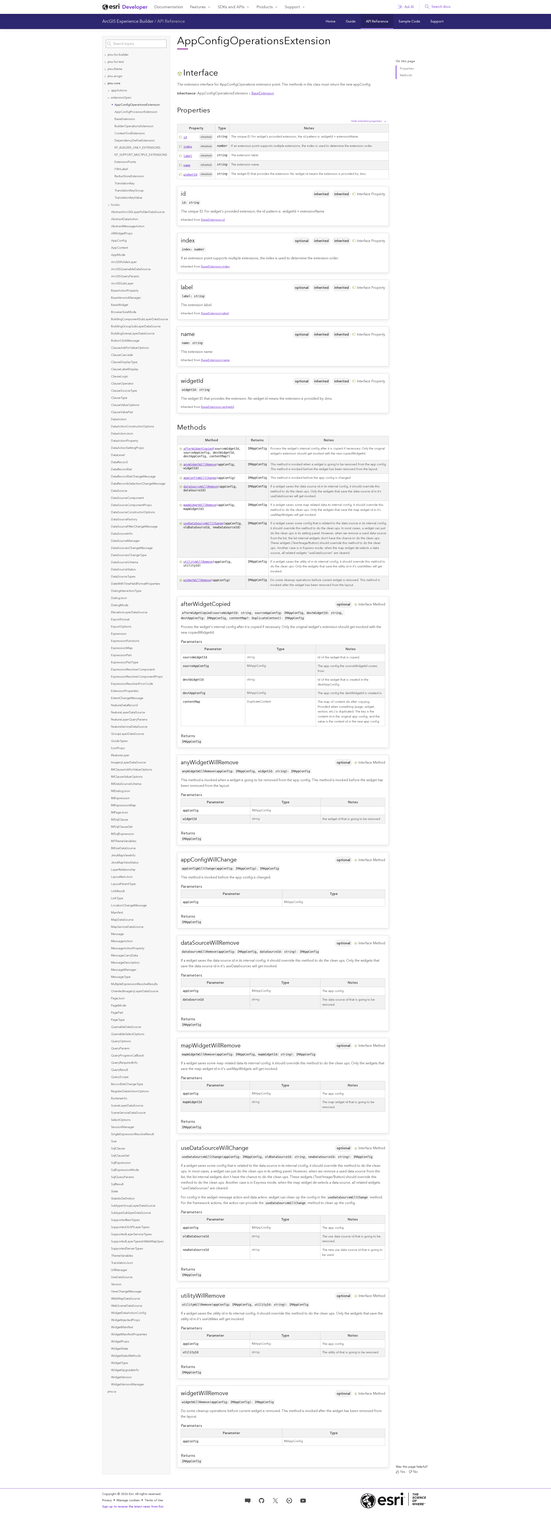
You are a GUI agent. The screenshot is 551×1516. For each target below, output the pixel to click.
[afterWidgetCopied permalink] (233, 604)
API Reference (171, 21)
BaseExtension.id (213, 219)
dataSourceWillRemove (200, 486)
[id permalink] (189, 194)
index (187, 146)
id (185, 137)
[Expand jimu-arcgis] (105, 76)
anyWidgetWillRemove (199, 464)
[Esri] (393, 1500)
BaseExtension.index (215, 266)
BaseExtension (262, 93)
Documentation (168, 7)
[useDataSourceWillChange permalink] (251, 1148)
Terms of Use (154, 1500)
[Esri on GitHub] (261, 1500)
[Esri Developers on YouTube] (303, 1500)
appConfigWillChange (199, 478)
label (187, 156)
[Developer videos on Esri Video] (289, 1500)
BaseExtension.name (215, 360)
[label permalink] (196, 287)
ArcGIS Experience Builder (128, 21)
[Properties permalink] (213, 110)
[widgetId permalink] (206, 381)
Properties (407, 68)
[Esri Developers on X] (275, 1500)
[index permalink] (198, 241)
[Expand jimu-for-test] (105, 62)
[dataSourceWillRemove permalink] (242, 943)
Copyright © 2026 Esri (118, 1494)
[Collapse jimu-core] (105, 83)
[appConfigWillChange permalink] (240, 860)
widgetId (190, 174)
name (186, 165)
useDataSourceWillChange (203, 523)
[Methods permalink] (209, 427)
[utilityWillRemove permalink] (228, 1296)
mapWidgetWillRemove (199, 505)
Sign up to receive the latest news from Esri (132, 1506)
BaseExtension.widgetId (217, 407)
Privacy (107, 1500)
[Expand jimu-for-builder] (105, 54)
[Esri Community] (247, 1500)
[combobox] (136, 44)
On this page (405, 61)
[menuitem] (331, 21)
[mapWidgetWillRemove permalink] (244, 1046)
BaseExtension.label (215, 313)
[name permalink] (198, 334)
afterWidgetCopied (198, 448)
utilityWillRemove (198, 561)
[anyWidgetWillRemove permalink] (241, 762)
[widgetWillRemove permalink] (231, 1393)
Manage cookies (128, 1500)
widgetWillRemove (197, 580)
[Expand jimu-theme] (105, 69)
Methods (406, 75)
